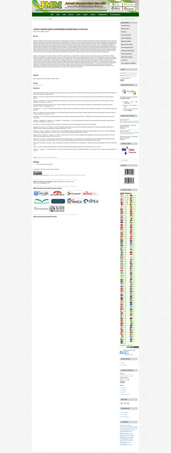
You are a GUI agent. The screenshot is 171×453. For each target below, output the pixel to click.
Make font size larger (128, 403)
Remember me (126, 78)
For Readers (124, 412)
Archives (93, 14)
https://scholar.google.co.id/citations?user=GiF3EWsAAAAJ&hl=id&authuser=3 (131, 121)
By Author (123, 390)
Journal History (125, 25)
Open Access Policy (127, 44)
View (122, 363)
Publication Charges (127, 57)
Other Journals (125, 394)
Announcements (102, 14)
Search (78, 14)
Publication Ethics (126, 41)
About (58, 14)
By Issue (123, 387)
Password (122, 75)
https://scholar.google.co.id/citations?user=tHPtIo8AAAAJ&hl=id (130, 133)
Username (123, 73)
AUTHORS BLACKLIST (115, 14)
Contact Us (124, 60)
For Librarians (125, 417)
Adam (50, 19)
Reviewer (123, 32)
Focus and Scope (126, 35)
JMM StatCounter (128, 354)
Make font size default (125, 403)
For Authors (124, 414)
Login (64, 14)
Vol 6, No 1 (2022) (43, 19)
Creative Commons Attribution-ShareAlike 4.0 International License (67, 175)
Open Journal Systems (128, 19)
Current (85, 14)
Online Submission (126, 54)
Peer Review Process (127, 47)
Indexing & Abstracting (127, 50)
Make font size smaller (122, 403)
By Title (123, 392)
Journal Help (124, 160)
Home (52, 14)
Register (71, 14)
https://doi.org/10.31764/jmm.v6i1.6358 (46, 157)
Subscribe (124, 365)
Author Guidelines (126, 38)
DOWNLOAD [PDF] (37, 85)
